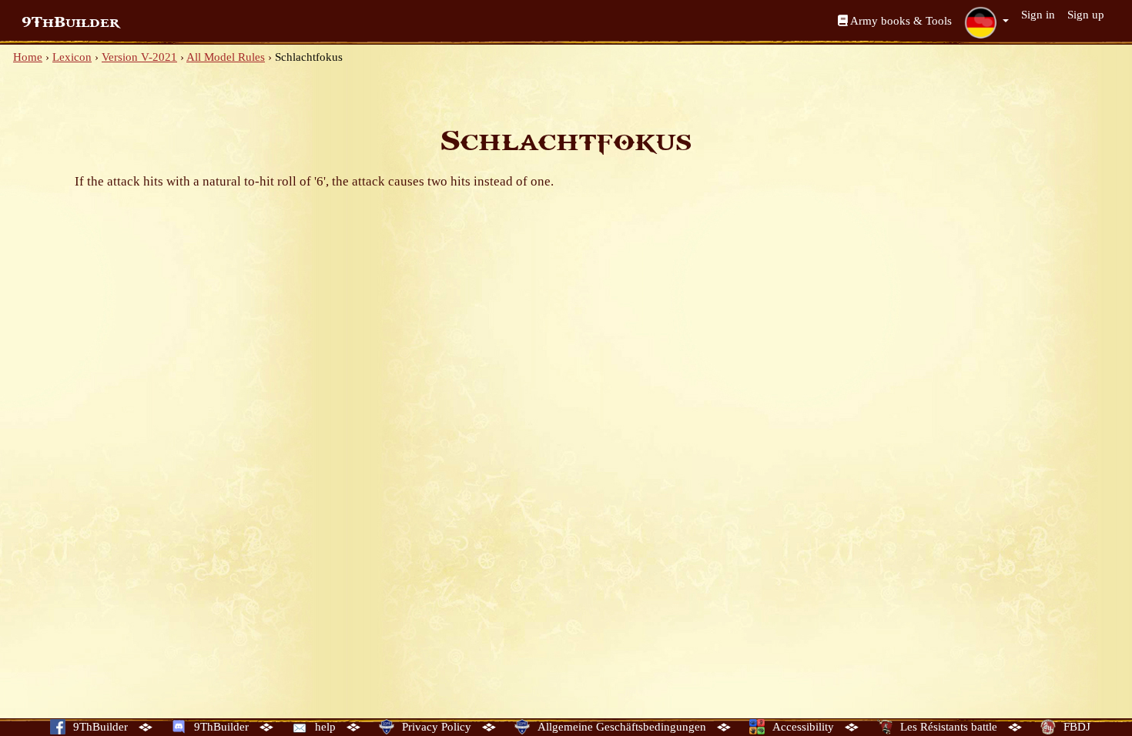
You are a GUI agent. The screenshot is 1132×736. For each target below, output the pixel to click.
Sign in (1038, 14)
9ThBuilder (70, 22)
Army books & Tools (900, 21)
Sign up (1085, 14)
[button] (986, 22)
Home (27, 57)
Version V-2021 (139, 57)
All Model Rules (225, 57)
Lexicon (72, 57)
